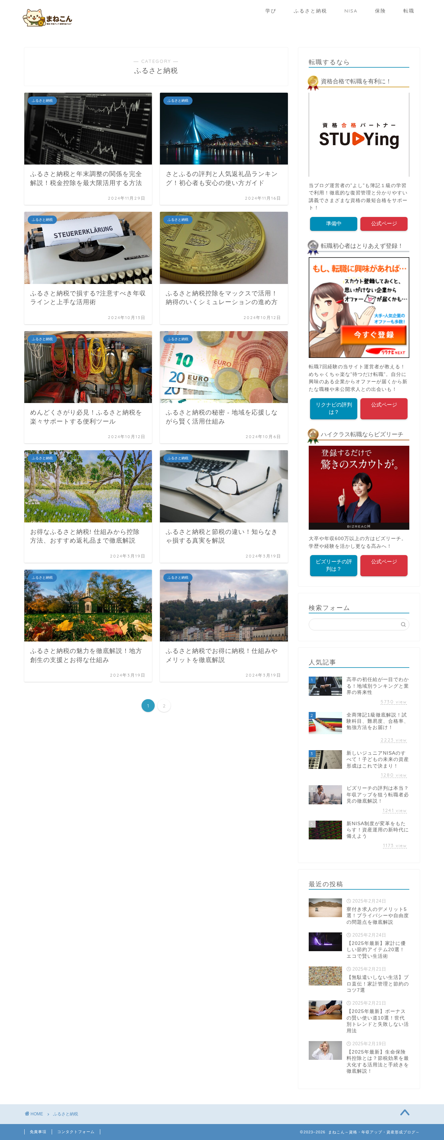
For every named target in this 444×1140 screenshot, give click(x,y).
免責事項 (38, 1132)
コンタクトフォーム (76, 1132)
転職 (409, 11)
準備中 (334, 223)
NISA (351, 11)
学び (270, 11)
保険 (380, 11)
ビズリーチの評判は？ (334, 565)
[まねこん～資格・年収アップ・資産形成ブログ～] (47, 27)
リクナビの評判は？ (334, 408)
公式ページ (384, 223)
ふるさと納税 (310, 11)
